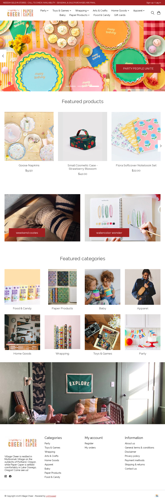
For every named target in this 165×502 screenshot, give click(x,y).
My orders (90, 447)
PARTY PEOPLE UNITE (138, 68)
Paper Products (62, 308)
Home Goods (22, 353)
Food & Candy (102, 15)
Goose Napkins (29, 165)
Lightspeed (51, 496)
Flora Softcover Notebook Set (136, 165)
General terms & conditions (139, 447)
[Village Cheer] (20, 12)
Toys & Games (102, 353)
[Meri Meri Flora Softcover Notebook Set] (136, 136)
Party (142, 353)
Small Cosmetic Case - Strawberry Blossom (82, 167)
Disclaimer (130, 451)
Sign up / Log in (153, 3)
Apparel (142, 308)
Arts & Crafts (100, 10)
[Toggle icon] (152, 13)
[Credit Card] (157, 495)
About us (130, 443)
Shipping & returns (135, 464)
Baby (63, 15)
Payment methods (134, 460)
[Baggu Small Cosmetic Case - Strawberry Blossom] (82, 136)
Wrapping (62, 353)
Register (89, 443)
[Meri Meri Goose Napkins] (29, 136)
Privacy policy (132, 456)
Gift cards (120, 15)
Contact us (131, 468)
